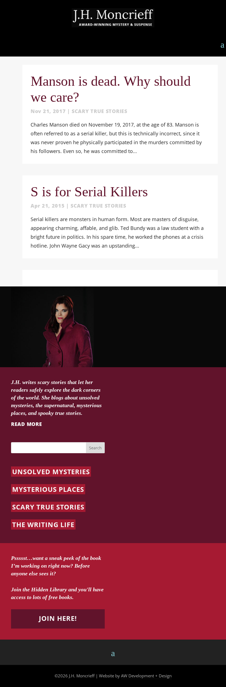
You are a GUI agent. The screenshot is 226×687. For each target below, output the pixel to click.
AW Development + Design (146, 675)
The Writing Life (43, 524)
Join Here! (58, 618)
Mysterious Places (48, 489)
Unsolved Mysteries (51, 471)
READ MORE (26, 424)
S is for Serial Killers (89, 191)
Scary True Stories (99, 111)
